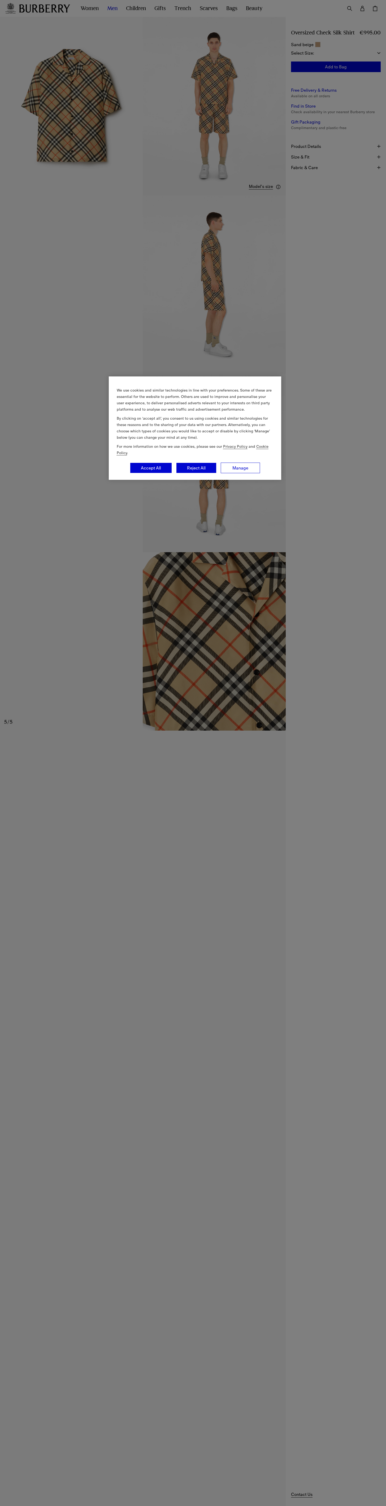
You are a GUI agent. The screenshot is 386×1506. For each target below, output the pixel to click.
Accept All (151, 468)
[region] (195, 428)
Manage (240, 468)
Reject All (196, 468)
